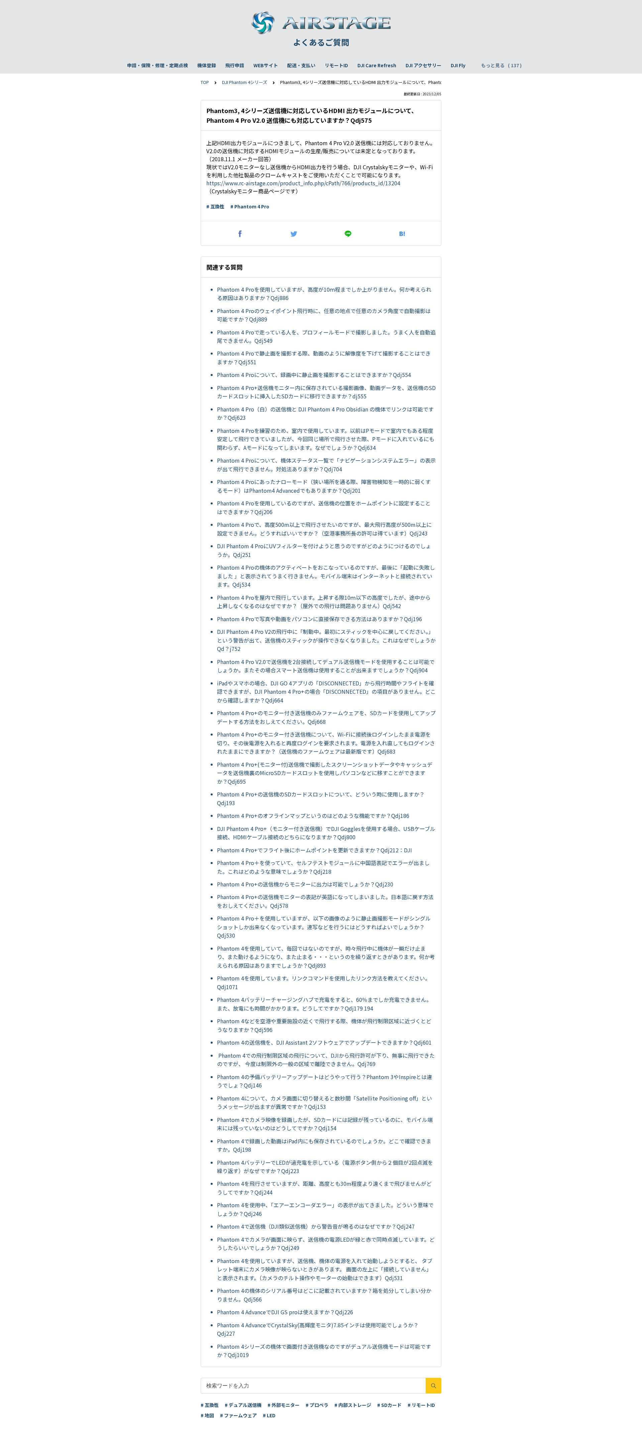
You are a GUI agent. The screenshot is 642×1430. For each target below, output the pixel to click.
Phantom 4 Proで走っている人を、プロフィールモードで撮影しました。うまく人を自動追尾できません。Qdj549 (326, 336)
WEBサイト (265, 65)
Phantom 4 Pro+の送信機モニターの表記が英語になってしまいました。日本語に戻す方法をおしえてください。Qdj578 (325, 901)
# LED (269, 1415)
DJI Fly (458, 65)
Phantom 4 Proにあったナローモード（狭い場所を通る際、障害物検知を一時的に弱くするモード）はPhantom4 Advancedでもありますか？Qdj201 (324, 486)
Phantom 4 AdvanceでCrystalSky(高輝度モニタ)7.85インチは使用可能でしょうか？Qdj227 (318, 1329)
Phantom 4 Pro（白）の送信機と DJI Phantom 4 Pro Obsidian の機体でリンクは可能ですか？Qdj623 (325, 413)
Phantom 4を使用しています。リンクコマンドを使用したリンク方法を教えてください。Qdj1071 (323, 982)
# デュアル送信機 (243, 1405)
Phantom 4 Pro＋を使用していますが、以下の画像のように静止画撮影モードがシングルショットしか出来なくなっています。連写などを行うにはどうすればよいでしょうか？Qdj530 (324, 926)
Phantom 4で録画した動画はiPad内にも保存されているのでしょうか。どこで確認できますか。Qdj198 (324, 1145)
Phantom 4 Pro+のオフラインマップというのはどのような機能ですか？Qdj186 (313, 816)
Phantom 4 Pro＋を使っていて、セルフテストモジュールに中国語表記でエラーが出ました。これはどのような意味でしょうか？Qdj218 (323, 867)
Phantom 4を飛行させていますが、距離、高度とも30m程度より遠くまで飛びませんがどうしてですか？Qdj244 (324, 1187)
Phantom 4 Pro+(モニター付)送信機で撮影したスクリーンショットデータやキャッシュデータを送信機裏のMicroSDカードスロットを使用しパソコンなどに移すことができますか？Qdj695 (324, 772)
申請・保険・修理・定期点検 (157, 65)
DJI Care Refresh (376, 65)
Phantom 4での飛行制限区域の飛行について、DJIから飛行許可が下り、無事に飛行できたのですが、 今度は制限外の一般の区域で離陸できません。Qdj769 (326, 1059)
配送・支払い (301, 65)
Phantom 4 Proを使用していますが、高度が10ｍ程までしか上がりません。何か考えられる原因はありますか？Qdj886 (324, 293)
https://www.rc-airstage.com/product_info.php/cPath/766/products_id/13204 (303, 183)
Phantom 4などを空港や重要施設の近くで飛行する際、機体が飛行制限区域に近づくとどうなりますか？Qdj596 (324, 1025)
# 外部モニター (284, 1405)
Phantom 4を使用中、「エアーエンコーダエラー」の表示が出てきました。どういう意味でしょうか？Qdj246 (325, 1209)
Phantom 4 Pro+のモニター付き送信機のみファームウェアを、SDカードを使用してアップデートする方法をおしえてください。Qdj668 (326, 717)
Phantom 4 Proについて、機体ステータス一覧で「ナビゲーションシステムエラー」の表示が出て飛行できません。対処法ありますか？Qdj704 (326, 464)
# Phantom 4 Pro (249, 206)
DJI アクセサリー (423, 65)
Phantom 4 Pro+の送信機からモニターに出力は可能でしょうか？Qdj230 (305, 884)
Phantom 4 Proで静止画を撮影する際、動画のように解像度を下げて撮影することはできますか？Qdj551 (324, 357)
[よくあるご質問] (321, 22)
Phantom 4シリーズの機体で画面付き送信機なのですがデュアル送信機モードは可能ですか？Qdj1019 (324, 1350)
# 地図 (207, 1415)
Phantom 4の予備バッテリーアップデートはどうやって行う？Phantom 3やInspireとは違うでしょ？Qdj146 (324, 1081)
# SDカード (389, 1405)
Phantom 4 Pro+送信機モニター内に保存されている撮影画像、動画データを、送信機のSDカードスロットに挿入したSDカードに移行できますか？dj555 (326, 392)
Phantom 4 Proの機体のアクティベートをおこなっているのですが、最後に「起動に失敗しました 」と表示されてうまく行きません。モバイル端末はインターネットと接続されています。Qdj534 (326, 575)
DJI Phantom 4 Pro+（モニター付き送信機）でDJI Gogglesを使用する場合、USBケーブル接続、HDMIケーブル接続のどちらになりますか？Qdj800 (326, 833)
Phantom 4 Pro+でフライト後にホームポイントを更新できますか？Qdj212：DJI (315, 850)
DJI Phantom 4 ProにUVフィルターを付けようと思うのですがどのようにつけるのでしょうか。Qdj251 (324, 550)
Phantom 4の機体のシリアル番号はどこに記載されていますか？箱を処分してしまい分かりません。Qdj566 (324, 1294)
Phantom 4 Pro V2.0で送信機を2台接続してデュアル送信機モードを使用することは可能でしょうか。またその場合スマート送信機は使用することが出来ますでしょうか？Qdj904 (326, 666)
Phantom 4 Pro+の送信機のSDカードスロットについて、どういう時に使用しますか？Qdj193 (321, 798)
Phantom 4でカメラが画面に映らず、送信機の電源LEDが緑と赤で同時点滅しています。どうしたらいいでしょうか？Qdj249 (326, 1243)
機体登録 (206, 65)
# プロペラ (317, 1405)
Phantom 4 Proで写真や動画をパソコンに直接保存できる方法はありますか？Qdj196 (319, 619)
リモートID (336, 65)
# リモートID (421, 1405)
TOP (205, 82)
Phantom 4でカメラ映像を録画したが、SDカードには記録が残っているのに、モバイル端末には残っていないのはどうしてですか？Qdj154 (325, 1124)
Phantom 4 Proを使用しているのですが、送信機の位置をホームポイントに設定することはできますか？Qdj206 (324, 507)
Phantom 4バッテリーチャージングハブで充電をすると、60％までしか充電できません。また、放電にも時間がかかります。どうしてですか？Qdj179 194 (324, 1003)
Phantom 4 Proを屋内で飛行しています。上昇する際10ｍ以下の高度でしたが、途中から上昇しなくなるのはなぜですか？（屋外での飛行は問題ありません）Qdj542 (324, 601)
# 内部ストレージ (352, 1405)
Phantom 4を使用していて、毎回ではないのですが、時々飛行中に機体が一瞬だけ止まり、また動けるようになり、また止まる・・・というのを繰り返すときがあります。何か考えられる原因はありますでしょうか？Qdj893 (326, 956)
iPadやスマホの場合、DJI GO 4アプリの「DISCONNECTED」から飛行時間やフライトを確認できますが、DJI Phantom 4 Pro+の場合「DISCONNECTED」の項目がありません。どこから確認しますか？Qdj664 (326, 691)
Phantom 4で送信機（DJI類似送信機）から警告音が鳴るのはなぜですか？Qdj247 (316, 1226)
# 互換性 (215, 206)
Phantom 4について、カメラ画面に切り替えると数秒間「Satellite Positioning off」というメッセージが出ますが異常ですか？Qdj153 (324, 1102)
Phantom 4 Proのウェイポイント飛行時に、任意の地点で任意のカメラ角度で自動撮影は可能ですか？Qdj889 (324, 315)
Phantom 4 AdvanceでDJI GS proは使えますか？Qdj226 (285, 1312)
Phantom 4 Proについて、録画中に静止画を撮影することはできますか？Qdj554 (314, 375)
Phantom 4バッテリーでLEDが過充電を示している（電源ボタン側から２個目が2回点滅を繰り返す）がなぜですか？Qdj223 (325, 1166)
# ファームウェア (238, 1415)
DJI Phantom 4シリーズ (244, 82)
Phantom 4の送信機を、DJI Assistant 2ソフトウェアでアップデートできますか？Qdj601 (324, 1042)
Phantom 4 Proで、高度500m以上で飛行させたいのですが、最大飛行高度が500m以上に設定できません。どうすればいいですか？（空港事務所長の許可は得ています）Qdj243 (324, 528)
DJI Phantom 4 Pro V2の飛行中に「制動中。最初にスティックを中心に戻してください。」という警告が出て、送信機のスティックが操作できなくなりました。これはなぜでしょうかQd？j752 (326, 640)
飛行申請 (234, 65)
